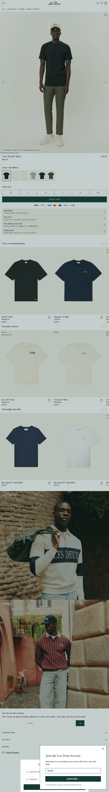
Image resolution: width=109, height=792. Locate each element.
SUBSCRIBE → (73, 779)
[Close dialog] (103, 748)
